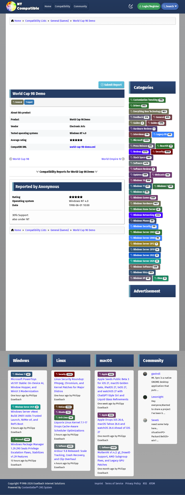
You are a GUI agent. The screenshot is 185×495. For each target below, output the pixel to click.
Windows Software (145, 266)
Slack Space (141, 157)
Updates (140, 174)
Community (80, 6)
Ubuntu (64, 412)
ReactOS (166, 146)
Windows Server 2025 (145, 261)
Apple (107, 374)
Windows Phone (143, 220)
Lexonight (157, 396)
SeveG (155, 420)
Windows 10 (141, 180)
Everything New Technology (149, 111)
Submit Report (113, 84)
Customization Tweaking (148, 100)
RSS (145, 483)
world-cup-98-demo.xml (82, 147)
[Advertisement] (92, 52)
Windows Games (144, 197)
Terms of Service (114, 483)
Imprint (99, 483)
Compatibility (62, 6)
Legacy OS (163, 134)
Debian (64, 407)
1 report (29, 102)
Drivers (139, 105)
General (18, 102)
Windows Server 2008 (146, 238)
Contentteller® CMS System (37, 487)
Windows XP (141, 278)
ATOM (152, 483)
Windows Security (144, 226)
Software (140, 163)
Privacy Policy (133, 483)
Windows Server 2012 (145, 243)
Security (162, 151)
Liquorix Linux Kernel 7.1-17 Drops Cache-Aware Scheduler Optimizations (70, 426)
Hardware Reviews (143, 128)
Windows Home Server (146, 209)
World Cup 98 (21, 159)
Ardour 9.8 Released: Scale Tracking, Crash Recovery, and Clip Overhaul (70, 455)
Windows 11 (141, 186)
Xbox (161, 278)
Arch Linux (65, 417)
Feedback (140, 117)
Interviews (140, 134)
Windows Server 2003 (146, 232)
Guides (138, 123)
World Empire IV (111, 159)
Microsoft (141, 140)
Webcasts (161, 174)
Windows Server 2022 (145, 255)
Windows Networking (146, 215)
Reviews (140, 151)
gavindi (155, 373)
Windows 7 (164, 186)
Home (48, 6)
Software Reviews (143, 169)
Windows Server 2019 (145, 249)
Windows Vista (143, 272)
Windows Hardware (145, 203)
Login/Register (150, 6)
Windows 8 (140, 192)
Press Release (142, 146)
